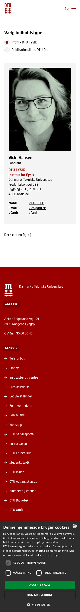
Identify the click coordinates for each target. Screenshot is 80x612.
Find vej (14, 368)
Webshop (15, 425)
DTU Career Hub (20, 453)
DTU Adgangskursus (23, 481)
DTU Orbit (16, 510)
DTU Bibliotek (18, 500)
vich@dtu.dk (37, 208)
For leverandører (20, 406)
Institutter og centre (23, 377)
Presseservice (19, 387)
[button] (73, 8)
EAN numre (17, 415)
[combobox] (75, 526)
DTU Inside (16, 472)
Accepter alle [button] (39, 585)
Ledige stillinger (20, 396)
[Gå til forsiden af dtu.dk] (7, 8)
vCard (33, 213)
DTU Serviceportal (22, 434)
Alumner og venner (22, 491)
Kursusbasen (18, 443)
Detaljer (54, 555)
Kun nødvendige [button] (40, 595)
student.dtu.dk (19, 462)
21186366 (36, 203)
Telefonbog (17, 358)
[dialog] (40, 566)
